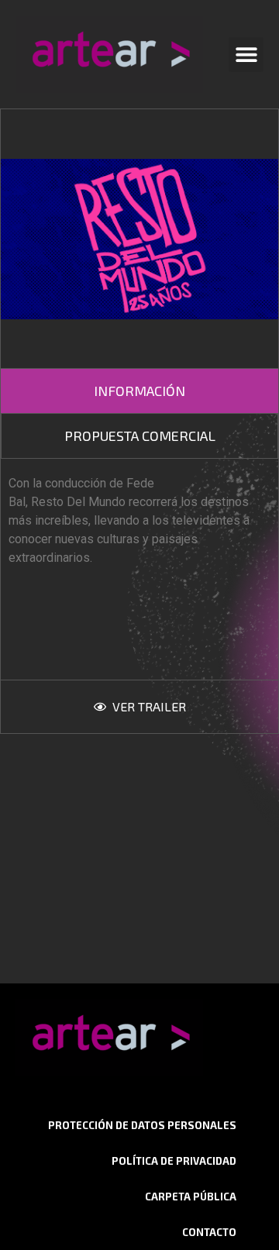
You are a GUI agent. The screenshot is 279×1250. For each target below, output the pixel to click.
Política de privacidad (174, 1161)
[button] (246, 54)
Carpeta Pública (190, 1196)
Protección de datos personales (142, 1125)
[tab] (139, 391)
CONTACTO (209, 1232)
